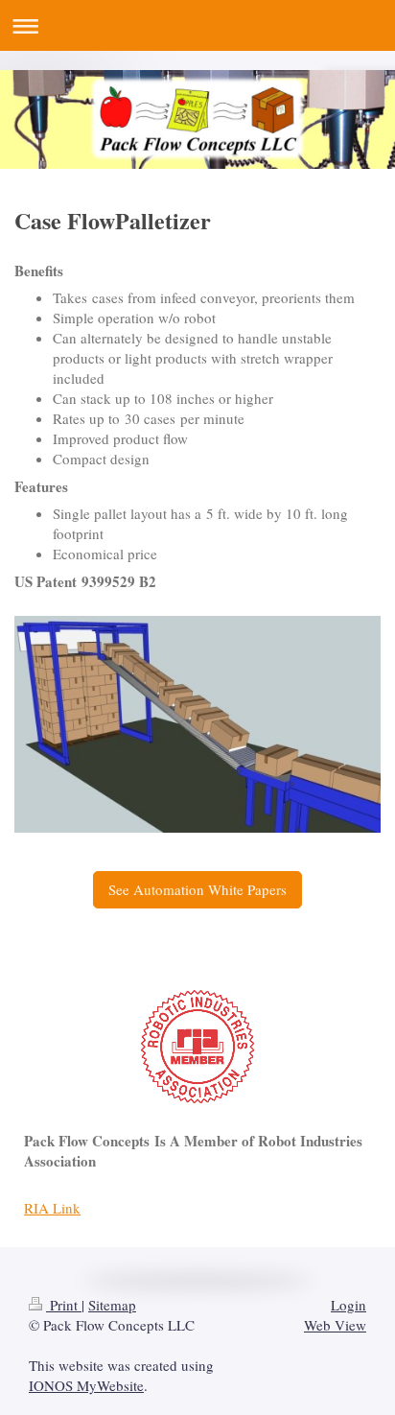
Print (63, 1304)
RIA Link (52, 1207)
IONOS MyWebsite (86, 1385)
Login (348, 1304)
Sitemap (112, 1304)
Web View (335, 1324)
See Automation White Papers (197, 889)
